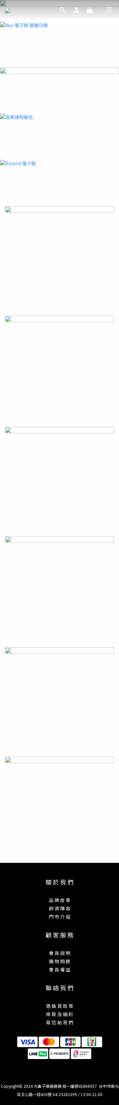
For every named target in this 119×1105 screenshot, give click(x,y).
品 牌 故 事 (59, 900)
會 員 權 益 (59, 969)
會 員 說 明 (59, 953)
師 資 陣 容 (59, 908)
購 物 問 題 (59, 961)
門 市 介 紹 (59, 916)
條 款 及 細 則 (59, 1014)
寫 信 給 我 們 (59, 1022)
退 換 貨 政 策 (59, 1006)
